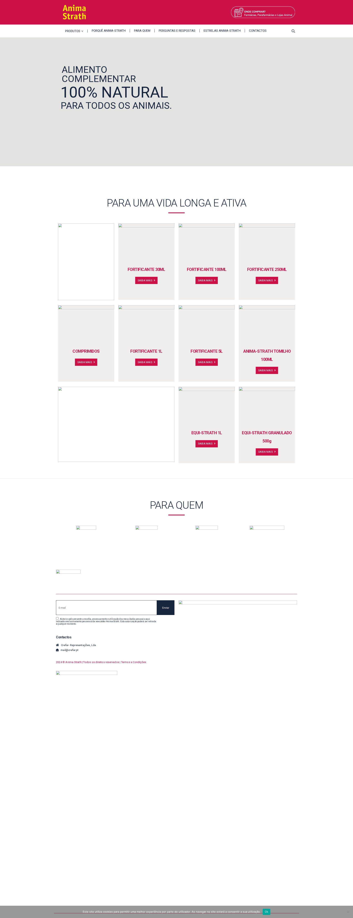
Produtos (72, 31)
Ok (266, 911)
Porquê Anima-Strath (109, 31)
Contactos (258, 31)
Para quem (142, 31)
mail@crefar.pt (69, 650)
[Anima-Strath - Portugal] (74, 12)
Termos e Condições (133, 662)
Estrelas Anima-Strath (222, 31)
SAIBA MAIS (145, 280)
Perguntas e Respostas (177, 31)
